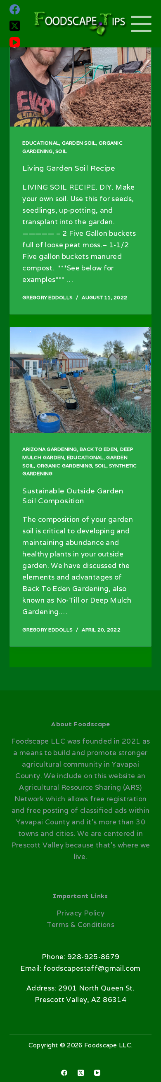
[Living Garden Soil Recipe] (80, 74)
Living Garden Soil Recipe (68, 168)
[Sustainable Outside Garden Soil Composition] (80, 380)
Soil (61, 151)
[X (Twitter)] (14, 26)
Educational (40, 143)
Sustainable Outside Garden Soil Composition (72, 495)
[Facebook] (14, 9)
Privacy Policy (80, 913)
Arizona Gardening (49, 449)
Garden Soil (79, 143)
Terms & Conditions (80, 924)
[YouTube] (14, 42)
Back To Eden (98, 449)
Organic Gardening (64, 465)
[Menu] (141, 24)
